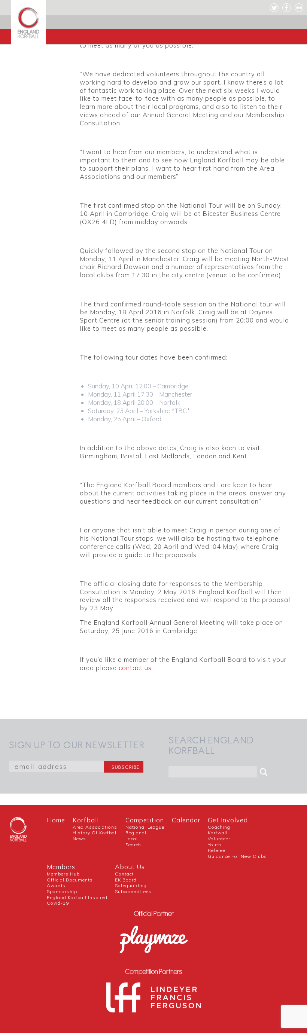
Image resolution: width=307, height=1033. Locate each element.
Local (131, 838)
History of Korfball (95, 832)
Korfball (86, 820)
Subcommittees (133, 891)
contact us (135, 668)
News (79, 838)
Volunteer (219, 838)
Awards (56, 885)
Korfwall (218, 832)
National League (144, 827)
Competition (144, 820)
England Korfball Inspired (77, 897)
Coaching (219, 827)
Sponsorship (62, 891)
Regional (135, 832)
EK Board (126, 880)
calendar (186, 820)
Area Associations (95, 827)
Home (56, 820)
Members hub (63, 874)
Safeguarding (131, 885)
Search (133, 844)
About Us (130, 867)
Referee (216, 850)
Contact (124, 874)
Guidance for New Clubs (237, 856)
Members (61, 867)
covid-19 (58, 903)
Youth (214, 844)
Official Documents (70, 880)
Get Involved (228, 820)
